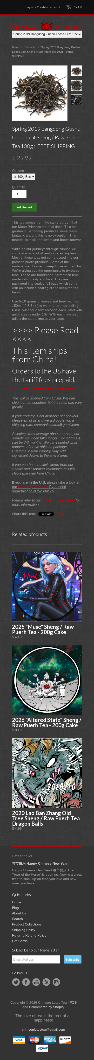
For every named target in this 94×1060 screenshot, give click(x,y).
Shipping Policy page (58, 500)
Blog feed (46, 982)
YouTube (36, 982)
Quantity (18, 187)
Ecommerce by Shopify (46, 1007)
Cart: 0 (78, 7)
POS (73, 1002)
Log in (29, 7)
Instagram (56, 982)
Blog (15, 908)
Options (18, 171)
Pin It (60, 514)
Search (17, 919)
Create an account (48, 7)
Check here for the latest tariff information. (45, 389)
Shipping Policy (23, 930)
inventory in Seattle (33, 487)
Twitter (16, 982)
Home (16, 902)
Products (30, 47)
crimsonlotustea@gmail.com (43, 1029)
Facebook (26, 982)
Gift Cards (19, 941)
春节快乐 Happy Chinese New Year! (40, 863)
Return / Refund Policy (29, 935)
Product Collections (26, 924)
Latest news (22, 856)
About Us (19, 913)
